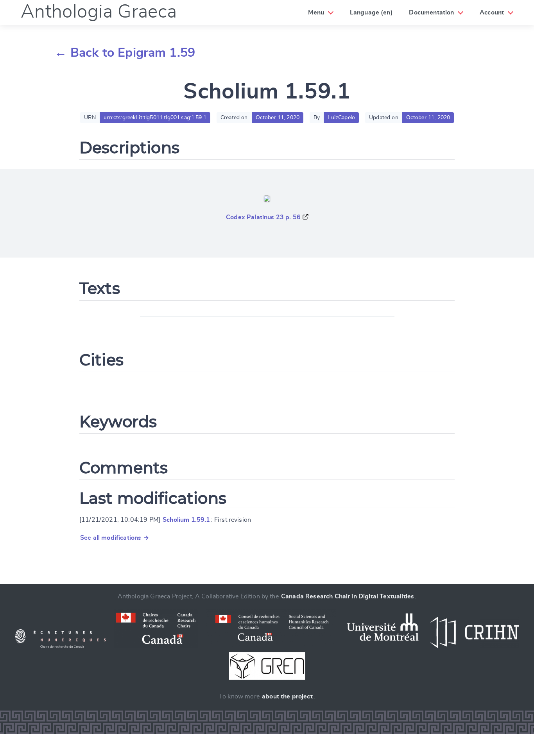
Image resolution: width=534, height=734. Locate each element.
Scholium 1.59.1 (186, 520)
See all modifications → (114, 538)
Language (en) (371, 12)
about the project (287, 696)
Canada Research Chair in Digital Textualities (347, 596)
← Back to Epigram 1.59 (124, 53)
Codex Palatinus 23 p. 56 (263, 217)
